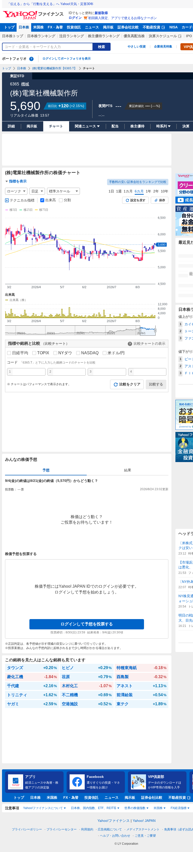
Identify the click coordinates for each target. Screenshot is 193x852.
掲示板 (108, 27)
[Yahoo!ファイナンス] (34, 12)
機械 (25, 84)
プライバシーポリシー (27, 829)
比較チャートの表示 (149, 343)
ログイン (75, 18)
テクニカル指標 (22, 200)
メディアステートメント (143, 829)
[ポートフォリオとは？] (31, 59)
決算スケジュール (163, 36)
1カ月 (128, 191)
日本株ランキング (41, 36)
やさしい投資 (137, 46)
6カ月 (139, 191)
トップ (9, 27)
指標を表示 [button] (18, 181)
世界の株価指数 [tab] (135, 808)
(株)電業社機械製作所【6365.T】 (54, 68)
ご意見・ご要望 (145, 835)
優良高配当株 (134, 36)
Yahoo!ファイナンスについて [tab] (43, 808)
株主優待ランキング (104, 36)
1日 (111, 191)
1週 (119, 191)
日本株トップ (12, 36)
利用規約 (87, 829)
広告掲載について (110, 829)
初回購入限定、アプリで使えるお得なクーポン (122, 18)
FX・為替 (55, 27)
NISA (173, 27)
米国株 (38, 27)
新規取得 (101, 13)
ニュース (92, 27)
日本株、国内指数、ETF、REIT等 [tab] (93, 808)
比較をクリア (129, 384)
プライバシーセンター (61, 829)
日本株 (24, 27)
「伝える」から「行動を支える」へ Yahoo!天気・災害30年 (50, 4)
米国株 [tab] (158, 808)
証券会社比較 (128, 27)
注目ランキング (71, 36)
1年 (148, 191)
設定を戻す (138, 200)
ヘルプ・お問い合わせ (115, 835)
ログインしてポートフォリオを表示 (66, 58)
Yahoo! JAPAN (144, 821)
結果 (127, 470)
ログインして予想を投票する (87, 624)
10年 (164, 191)
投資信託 (74, 27)
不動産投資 (151, 27)
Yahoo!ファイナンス (114, 821)
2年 (156, 191)
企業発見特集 (163, 46)
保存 (162, 200)
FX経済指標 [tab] (178, 808)
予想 (46, 470)
